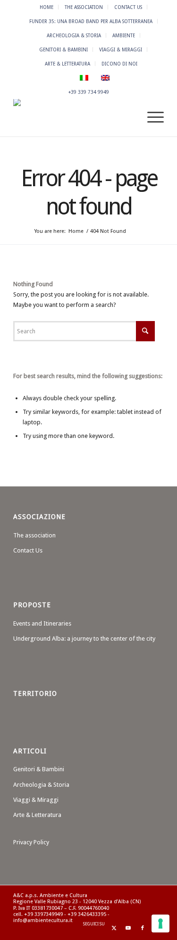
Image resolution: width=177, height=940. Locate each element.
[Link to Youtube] (128, 928)
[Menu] (151, 117)
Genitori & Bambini (63, 49)
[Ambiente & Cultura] (73, 117)
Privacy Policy (31, 842)
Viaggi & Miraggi (120, 49)
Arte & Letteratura (67, 63)
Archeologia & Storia (74, 35)
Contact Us (128, 7)
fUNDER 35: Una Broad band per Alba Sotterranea (90, 21)
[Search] (128, 117)
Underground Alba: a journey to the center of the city (84, 638)
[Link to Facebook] (142, 928)
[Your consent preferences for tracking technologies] (160, 923)
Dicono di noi (119, 63)
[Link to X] (114, 928)
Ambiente (123, 35)
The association (84, 7)
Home (46, 7)
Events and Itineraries (42, 623)
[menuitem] (47, 7)
